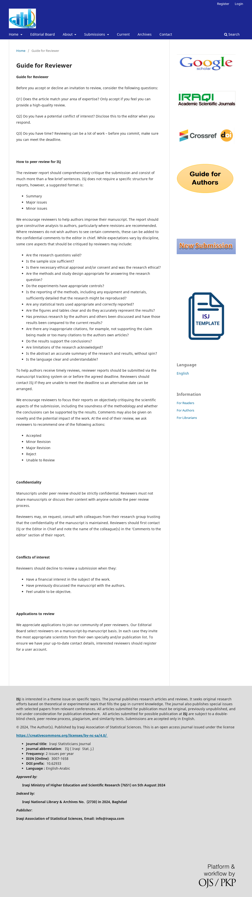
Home (14, 34)
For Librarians (187, 417)
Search (233, 34)
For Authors (185, 410)
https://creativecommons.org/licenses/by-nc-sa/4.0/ (62, 735)
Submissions (95, 34)
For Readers (185, 403)
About (68, 34)
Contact (165, 34)
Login (239, 3)
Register (223, 3)
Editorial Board (42, 34)
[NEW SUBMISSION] (206, 252)
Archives (145, 34)
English (183, 373)
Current (123, 34)
